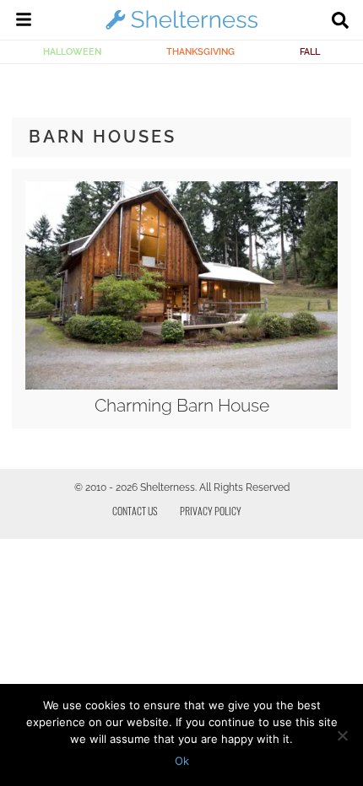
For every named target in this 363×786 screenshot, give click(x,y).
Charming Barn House (182, 405)
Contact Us (135, 510)
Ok (182, 760)
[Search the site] (340, 22)
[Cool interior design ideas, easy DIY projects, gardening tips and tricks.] (181, 28)
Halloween (72, 51)
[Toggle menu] (23, 22)
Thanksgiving (200, 51)
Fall (310, 51)
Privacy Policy (210, 510)
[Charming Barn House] (181, 385)
